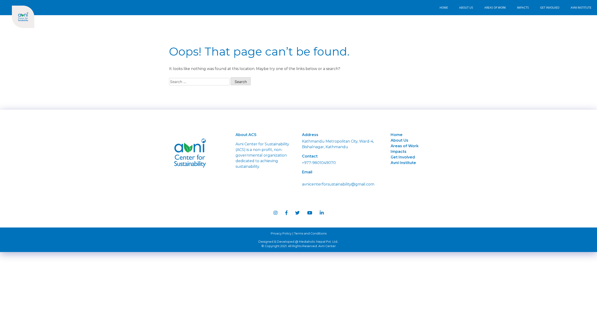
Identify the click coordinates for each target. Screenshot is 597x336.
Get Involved (549, 7)
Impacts (523, 7)
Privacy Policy (281, 233)
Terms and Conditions (310, 233)
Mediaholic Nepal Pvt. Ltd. (318, 241)
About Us (466, 7)
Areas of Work (495, 7)
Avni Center (327, 246)
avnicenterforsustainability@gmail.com (338, 184)
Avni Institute (581, 7)
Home (444, 7)
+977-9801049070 (319, 163)
